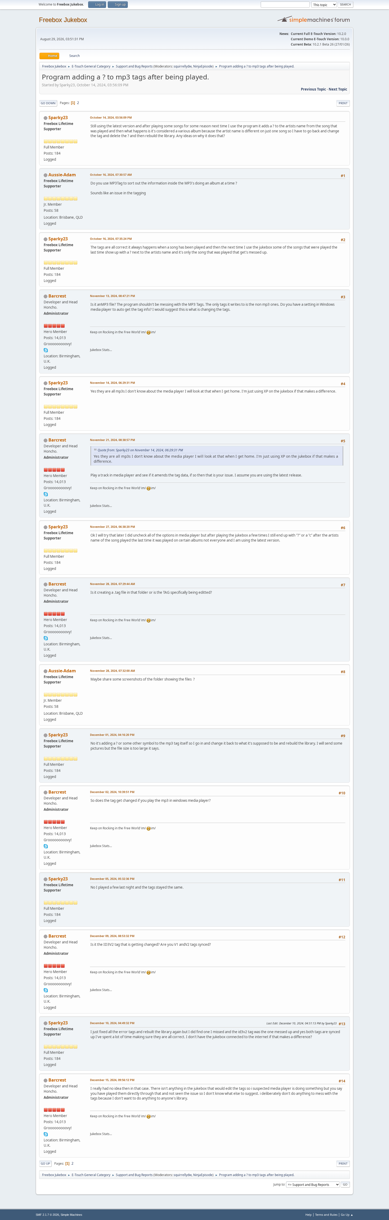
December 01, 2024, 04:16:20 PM (112, 735)
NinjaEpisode (202, 66)
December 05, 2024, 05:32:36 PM (112, 879)
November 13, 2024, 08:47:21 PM (112, 296)
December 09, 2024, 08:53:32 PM (112, 936)
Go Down (48, 103)
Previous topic (313, 89)
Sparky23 (58, 117)
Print (343, 103)
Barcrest (57, 296)
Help (308, 1215)
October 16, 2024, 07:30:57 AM (111, 175)
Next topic (338, 89)
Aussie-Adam (62, 175)
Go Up (45, 1163)
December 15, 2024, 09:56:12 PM (112, 1080)
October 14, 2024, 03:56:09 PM (111, 117)
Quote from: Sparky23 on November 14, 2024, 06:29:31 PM (140, 450)
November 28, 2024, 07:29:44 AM (112, 584)
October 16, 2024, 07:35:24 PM (111, 239)
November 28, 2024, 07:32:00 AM (112, 671)
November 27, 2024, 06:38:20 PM (112, 527)
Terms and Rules (326, 1215)
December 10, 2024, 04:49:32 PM (112, 1023)
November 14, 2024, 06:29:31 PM (112, 383)
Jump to (278, 1184)
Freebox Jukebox (63, 19)
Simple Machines (71, 1214)
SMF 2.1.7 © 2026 (47, 1214)
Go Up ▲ (347, 1215)
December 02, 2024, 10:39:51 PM (112, 792)
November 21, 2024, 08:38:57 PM (112, 440)
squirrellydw (183, 66)
